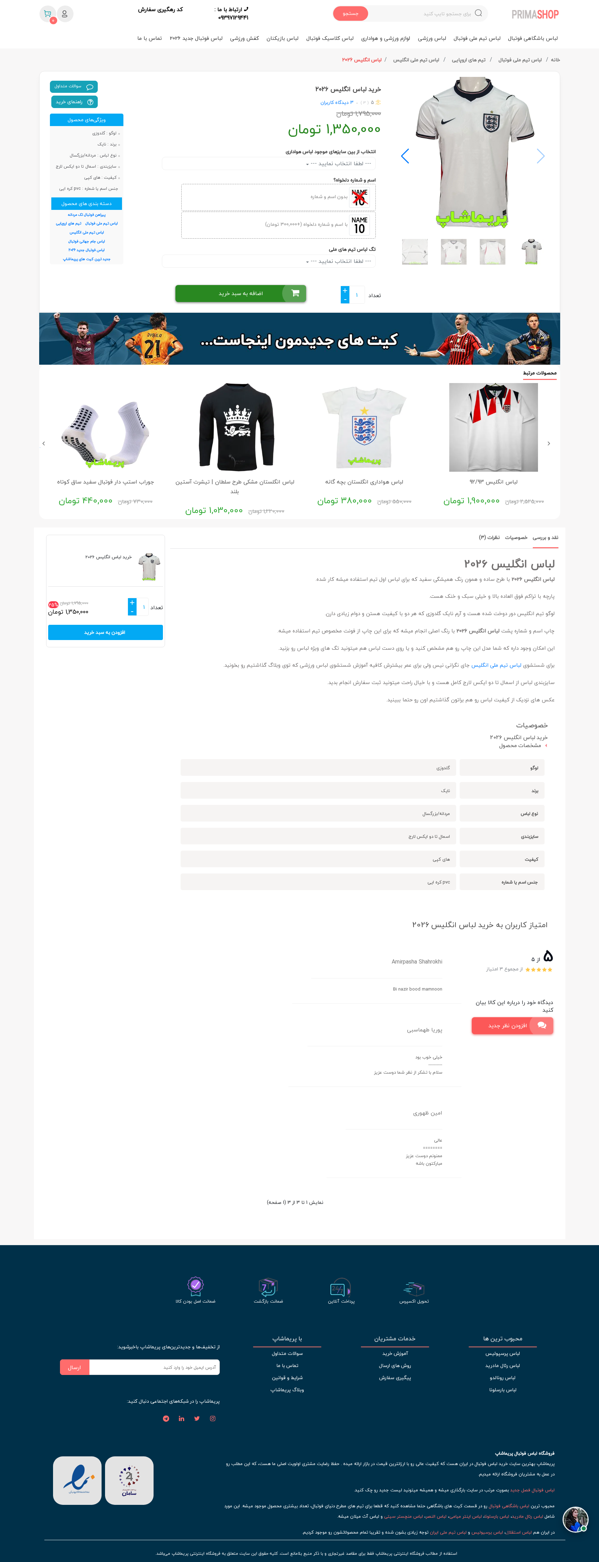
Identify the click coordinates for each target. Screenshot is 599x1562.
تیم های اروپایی (469, 59)
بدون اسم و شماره (330, 196)
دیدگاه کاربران (335, 102)
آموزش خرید (395, 1353)
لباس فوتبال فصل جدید (532, 1490)
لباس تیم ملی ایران (448, 1532)
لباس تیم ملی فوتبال (477, 38)
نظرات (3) (489, 537)
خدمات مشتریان (395, 1338)
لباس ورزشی (432, 38)
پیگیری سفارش (395, 1377)
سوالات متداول (68, 86)
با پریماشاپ (287, 1338)
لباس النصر (436, 1516)
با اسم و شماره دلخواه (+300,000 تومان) (307, 224)
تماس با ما (149, 38)
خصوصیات (516, 537)
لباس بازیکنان (282, 38)
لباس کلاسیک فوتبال (330, 38)
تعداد (374, 295)
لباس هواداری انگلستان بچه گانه (364, 482)
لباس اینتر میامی (465, 1516)
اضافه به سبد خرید (241, 293)
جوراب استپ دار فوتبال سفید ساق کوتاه (105, 482)
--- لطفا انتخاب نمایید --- (340, 163)
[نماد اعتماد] (77, 1480)
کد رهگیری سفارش (160, 9)
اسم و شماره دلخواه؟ (354, 180)
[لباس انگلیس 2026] (473, 153)
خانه (555, 59)
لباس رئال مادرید (502, 1365)
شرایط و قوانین (287, 1377)
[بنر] (299, 339)
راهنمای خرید (70, 101)
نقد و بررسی (545, 537)
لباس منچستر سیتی (403, 1516)
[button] (405, 156)
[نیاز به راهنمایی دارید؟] (576, 1518)
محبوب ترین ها (502, 1338)
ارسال (74, 1367)
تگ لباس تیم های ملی (352, 249)
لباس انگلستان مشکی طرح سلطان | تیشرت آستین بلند (234, 486)
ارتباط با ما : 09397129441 (231, 13)
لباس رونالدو (502, 1377)
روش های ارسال (395, 1365)
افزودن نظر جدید (507, 1025)
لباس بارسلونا (502, 1389)
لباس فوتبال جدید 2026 (196, 38)
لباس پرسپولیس (502, 1353)
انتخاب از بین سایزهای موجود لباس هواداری (331, 151)
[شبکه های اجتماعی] (213, 1419)
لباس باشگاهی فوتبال (533, 38)
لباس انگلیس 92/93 (494, 482)
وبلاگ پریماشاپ (287, 1389)
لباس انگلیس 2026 (362, 59)
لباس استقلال (519, 1532)
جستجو (350, 13)
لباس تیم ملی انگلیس (417, 59)
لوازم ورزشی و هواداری (385, 38)
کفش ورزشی (244, 38)
